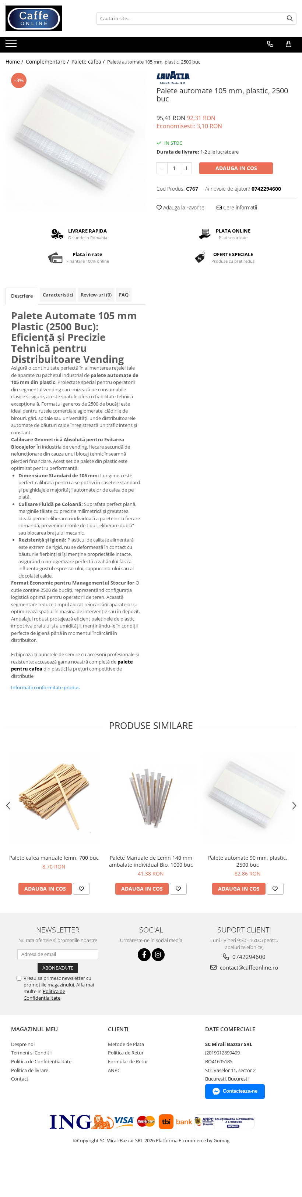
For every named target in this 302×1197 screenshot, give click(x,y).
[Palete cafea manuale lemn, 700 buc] (54, 797)
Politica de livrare (29, 1070)
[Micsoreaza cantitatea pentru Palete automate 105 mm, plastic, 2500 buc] (162, 168)
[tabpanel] (75, 141)
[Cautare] (289, 18)
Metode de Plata (126, 1044)
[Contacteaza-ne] (270, 44)
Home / (15, 61)
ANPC (114, 1070)
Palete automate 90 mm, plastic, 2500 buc (247, 861)
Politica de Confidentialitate (44, 994)
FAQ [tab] (124, 294)
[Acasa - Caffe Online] (42, 18)
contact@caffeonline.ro (248, 967)
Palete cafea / (88, 61)
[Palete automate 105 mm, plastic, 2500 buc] (75, 141)
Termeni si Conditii (31, 1052)
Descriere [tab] (22, 295)
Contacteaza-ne (240, 1091)
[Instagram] (158, 954)
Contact (19, 1078)
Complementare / (48, 61)
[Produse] (12, 45)
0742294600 (248, 956)
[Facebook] (144, 954)
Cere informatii (239, 207)
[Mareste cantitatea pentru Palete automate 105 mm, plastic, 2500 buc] (186, 168)
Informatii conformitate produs (45, 687)
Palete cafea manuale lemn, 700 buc (54, 857)
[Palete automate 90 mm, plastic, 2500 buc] (247, 797)
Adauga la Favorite (183, 207)
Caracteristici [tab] (58, 294)
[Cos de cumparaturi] (288, 44)
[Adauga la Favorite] (81, 889)
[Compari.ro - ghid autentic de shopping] (27, 1168)
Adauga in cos (236, 168)
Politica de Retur (126, 1052)
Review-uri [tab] (96, 294)
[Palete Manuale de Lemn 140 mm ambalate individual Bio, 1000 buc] (151, 797)
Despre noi (23, 1044)
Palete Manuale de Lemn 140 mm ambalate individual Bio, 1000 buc (151, 861)
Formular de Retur (128, 1061)
